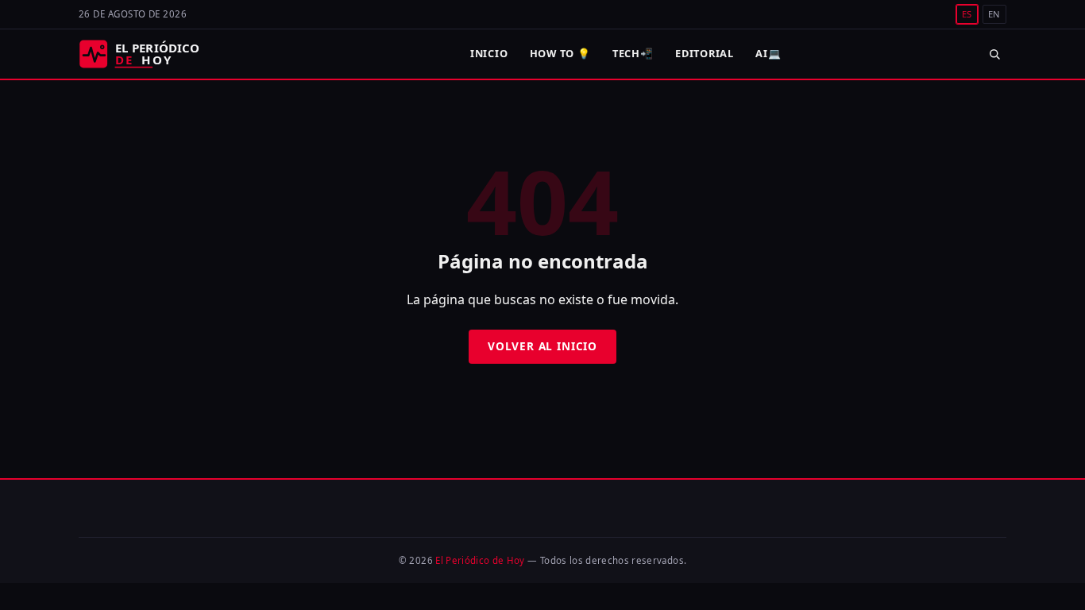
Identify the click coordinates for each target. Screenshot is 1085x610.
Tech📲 (633, 53)
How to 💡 (560, 53)
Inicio (489, 53)
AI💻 (768, 53)
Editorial (704, 53)
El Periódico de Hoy (480, 560)
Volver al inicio (542, 345)
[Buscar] (994, 53)
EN (994, 14)
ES (967, 14)
